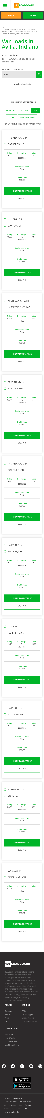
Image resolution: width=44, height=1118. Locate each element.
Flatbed (24, 110)
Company (8, 1011)
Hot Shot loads (27, 117)
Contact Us (8, 1108)
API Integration (10, 1105)
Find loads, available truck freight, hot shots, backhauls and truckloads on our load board (18, 30)
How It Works (10, 1038)
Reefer (11, 117)
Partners (8, 1014)
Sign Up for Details (21, 191)
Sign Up (11, 15)
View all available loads (22, 84)
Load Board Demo (12, 1045)
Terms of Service (10, 1102)
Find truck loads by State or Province (16, 34)
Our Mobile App (11, 1041)
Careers (28, 1105)
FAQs (24, 1011)
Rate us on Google (11, 1112)
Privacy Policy (25, 1102)
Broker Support (28, 1018)
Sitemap (19, 1108)
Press (7, 1018)
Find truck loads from (12, 69)
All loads (10, 110)
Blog (6, 1021)
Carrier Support (28, 1014)
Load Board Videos (29, 1021)
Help (20, 1105)
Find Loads (9, 1034)
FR (26, 1108)
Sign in (33, 15)
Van (35, 110)
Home (4, 27)
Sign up (7, 124)
